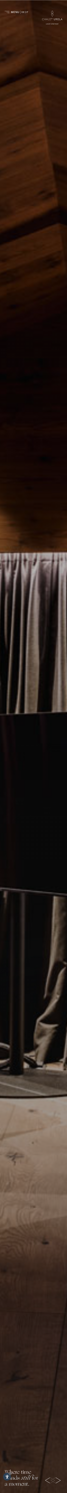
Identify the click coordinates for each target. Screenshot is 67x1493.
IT (27, 12)
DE (22, 12)
